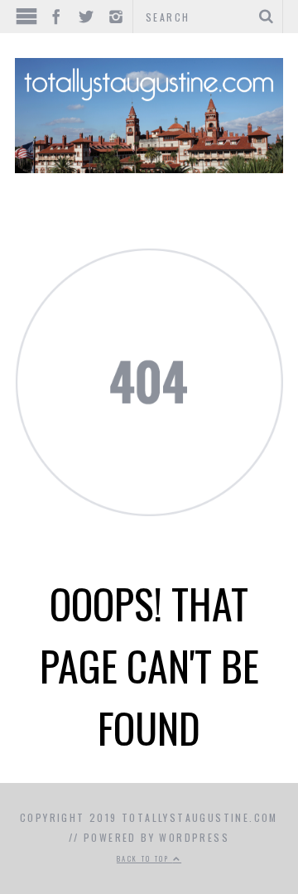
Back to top (145, 858)
